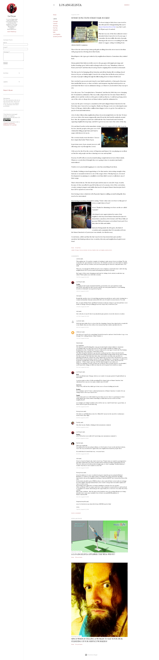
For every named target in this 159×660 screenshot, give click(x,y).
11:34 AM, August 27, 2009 (82, 496)
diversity (55, 25)
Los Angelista (70, 5)
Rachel (78, 443)
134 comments (78, 644)
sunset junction (57, 36)
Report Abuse (8, 90)
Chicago (55, 21)
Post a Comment (76, 513)
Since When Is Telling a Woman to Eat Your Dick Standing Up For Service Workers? (97, 640)
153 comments (78, 557)
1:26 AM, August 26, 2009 (82, 291)
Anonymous (79, 411)
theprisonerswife (81, 501)
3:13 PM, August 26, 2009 (82, 427)
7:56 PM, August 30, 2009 (82, 509)
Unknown (79, 332)
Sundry (78, 422)
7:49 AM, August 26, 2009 (82, 338)
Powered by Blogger (92, 654)
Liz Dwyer (79, 282)
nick (77, 296)
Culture (55, 23)
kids (54, 32)
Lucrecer (78, 321)
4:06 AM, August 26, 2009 (82, 306)
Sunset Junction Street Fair (107, 27)
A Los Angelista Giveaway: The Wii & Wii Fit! (93, 554)
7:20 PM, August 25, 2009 (82, 277)
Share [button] (54, 15)
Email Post (77, 247)
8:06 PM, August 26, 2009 (82, 453)
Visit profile (11, 31)
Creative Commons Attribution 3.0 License (9, 124)
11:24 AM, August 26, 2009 (82, 367)
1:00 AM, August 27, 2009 (82, 467)
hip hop (55, 28)
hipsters (55, 30)
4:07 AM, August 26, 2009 (82, 316)
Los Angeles (56, 34)
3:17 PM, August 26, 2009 (82, 438)
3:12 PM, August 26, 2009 (82, 417)
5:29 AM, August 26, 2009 (82, 327)
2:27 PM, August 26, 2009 (82, 406)
